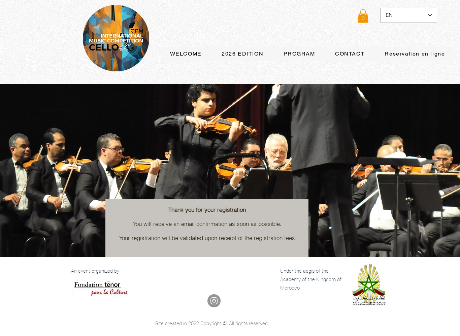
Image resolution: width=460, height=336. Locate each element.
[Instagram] (214, 300)
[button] (363, 16)
